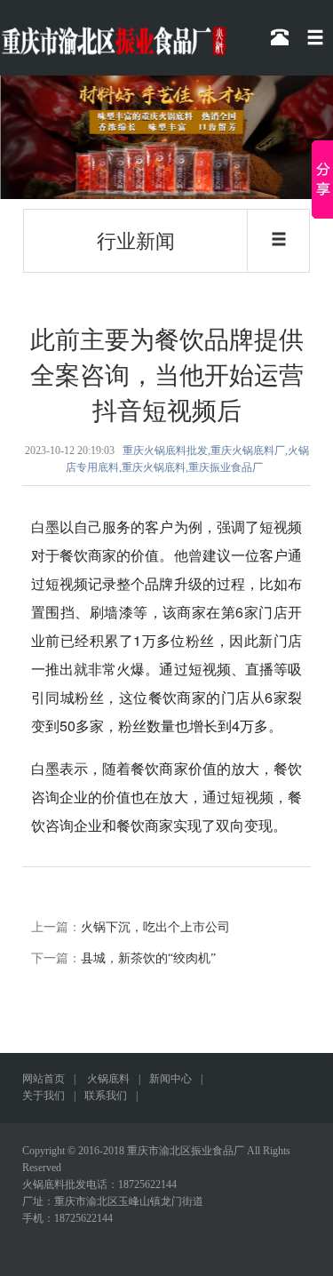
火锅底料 (108, 1079)
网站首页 (43, 1079)
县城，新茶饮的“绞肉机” (148, 958)
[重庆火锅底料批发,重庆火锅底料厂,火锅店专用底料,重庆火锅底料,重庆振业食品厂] (113, 30)
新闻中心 (170, 1079)
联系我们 (105, 1095)
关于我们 (43, 1095)
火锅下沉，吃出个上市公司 (155, 927)
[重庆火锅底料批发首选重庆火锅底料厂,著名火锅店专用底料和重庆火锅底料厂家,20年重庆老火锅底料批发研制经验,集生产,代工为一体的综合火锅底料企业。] (166, 137)
